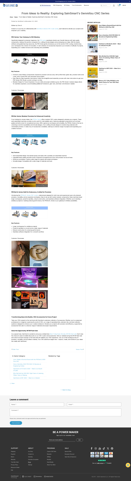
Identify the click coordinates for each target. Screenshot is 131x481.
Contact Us (31, 454)
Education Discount (69, 454)
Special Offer (68, 451)
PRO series (43, 40)
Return (12, 456)
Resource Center (15, 467)
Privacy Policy (14, 464)
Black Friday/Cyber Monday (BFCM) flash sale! (63, 334)
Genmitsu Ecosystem (33, 459)
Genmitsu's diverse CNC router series (47, 28)
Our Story (30, 451)
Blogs (29, 462)
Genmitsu (30, 456)
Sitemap (30, 464)
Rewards (49, 454)
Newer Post (79, 349)
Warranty (13, 459)
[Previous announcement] (11, 1)
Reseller (49, 459)
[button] (119, 5)
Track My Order (15, 462)
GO (79, 440)
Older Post (16, 349)
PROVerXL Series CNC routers (29, 195)
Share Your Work (51, 464)
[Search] (101, 5)
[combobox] (105, 5)
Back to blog (66, 390)
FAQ (12, 470)
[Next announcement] (119, 1)
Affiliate (49, 456)
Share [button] (13, 383)
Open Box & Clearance (70, 456)
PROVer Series (37, 119)
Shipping (13, 451)
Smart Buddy (50, 462)
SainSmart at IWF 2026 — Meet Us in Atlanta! (26, 378)
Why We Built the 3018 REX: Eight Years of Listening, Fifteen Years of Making (109, 57)
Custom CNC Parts (51, 451)
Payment (13, 454)
